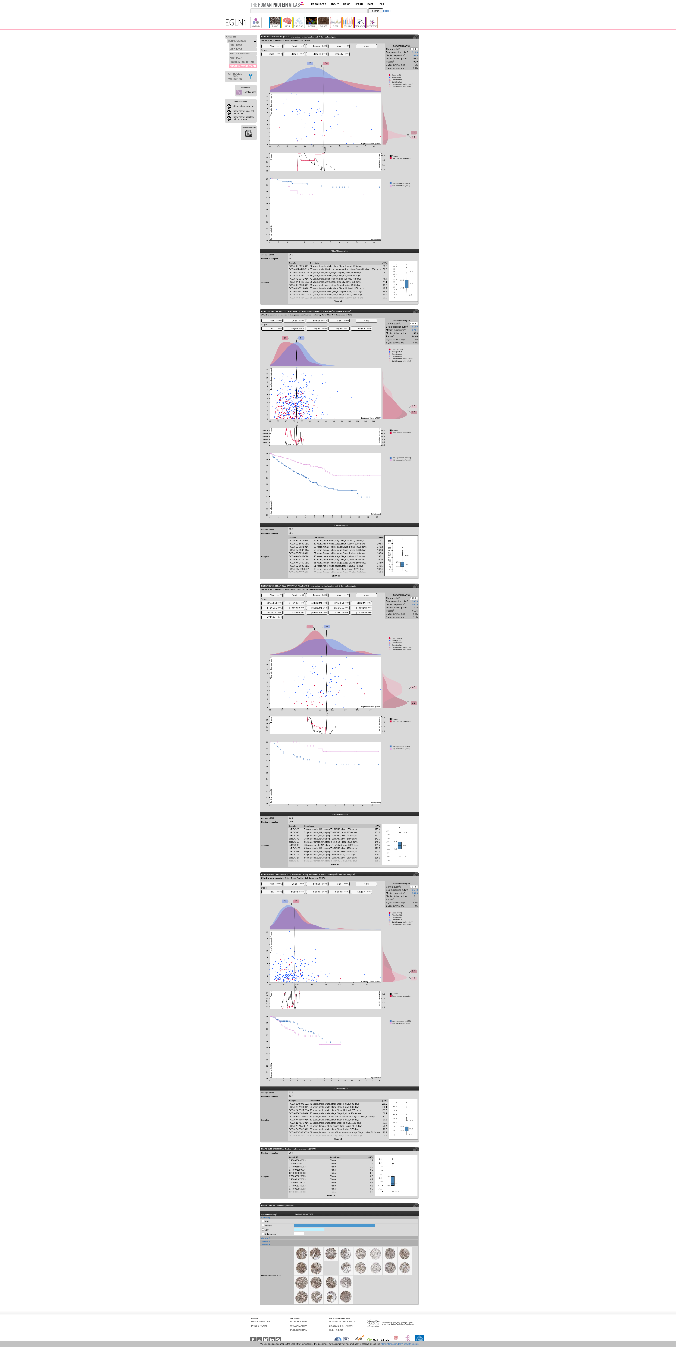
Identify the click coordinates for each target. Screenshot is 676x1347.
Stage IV (342, 54)
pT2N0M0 (364, 603)
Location (264, 1245)
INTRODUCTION (298, 1321)
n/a (276, 328)
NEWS (346, 4)
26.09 (415, 55)
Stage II (298, 54)
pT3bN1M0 (341, 612)
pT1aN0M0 (274, 603)
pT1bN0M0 (341, 603)
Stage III (320, 54)
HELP (381, 4)
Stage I (275, 54)
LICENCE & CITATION (340, 1325)
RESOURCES (318, 4)
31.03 (415, 52)
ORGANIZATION (298, 1325)
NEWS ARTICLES (260, 1321)
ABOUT (335, 4)
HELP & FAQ (336, 1330)
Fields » (387, 11)
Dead (298, 46)
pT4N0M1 (274, 617)
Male (343, 46)
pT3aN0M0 (297, 608)
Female (320, 46)
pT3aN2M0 (364, 608)
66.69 (415, 327)
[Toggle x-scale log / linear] (366, 46)
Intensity (264, 1238)
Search (375, 11)
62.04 (415, 330)
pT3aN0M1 (319, 608)
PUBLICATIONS (298, 1330)
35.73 (415, 890)
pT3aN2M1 (274, 612)
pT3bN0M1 (319, 612)
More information (389, 1344)
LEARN (359, 4)
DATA (370, 4)
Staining (266, 1218)
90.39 (415, 601)
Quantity (264, 1241)
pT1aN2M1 (319, 603)
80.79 (415, 604)
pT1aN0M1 (297, 603)
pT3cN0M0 (363, 612)
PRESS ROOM (259, 1325)
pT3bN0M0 (297, 612)
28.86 (415, 893)
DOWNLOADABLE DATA (342, 1321)
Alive (276, 46)
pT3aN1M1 (341, 608)
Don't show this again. (408, 1344)
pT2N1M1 (274, 608)
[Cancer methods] (249, 134)
